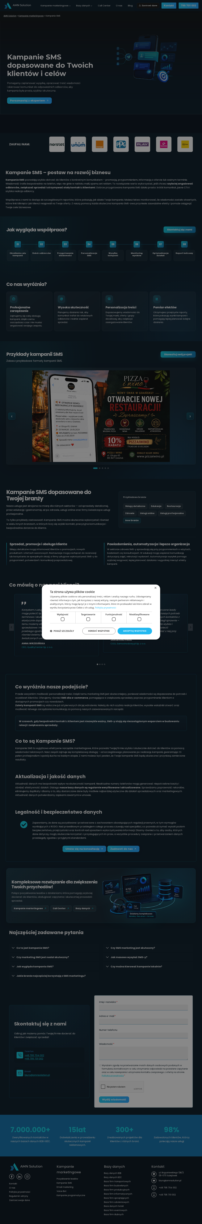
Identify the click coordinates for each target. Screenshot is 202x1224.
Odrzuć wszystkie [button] (99, 630)
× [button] (155, 588)
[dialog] (101, 612)
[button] (62, 631)
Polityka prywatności (105, 607)
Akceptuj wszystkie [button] (134, 630)
